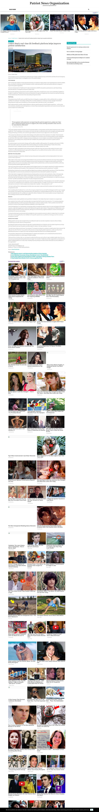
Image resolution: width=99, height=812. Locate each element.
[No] (97, 810)
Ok (91, 809)
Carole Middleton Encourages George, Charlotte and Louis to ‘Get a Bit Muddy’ (29, 255)
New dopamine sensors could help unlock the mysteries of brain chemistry (29, 253)
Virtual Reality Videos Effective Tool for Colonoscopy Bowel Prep (26, 258)
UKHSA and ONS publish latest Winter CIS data (77, 54)
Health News (12, 9)
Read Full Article (15, 249)
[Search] (88, 9)
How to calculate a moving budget (74, 51)
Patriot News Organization (49, 3)
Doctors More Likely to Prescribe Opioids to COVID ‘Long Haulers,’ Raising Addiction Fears (32, 256)
